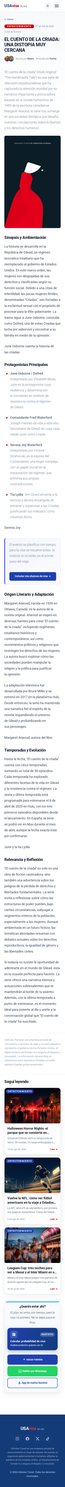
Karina (53, 58)
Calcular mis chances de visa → (33, 576)
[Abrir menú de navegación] (57, 6)
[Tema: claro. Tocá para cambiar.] (47, 6)
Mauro (30, 58)
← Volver (9, 19)
